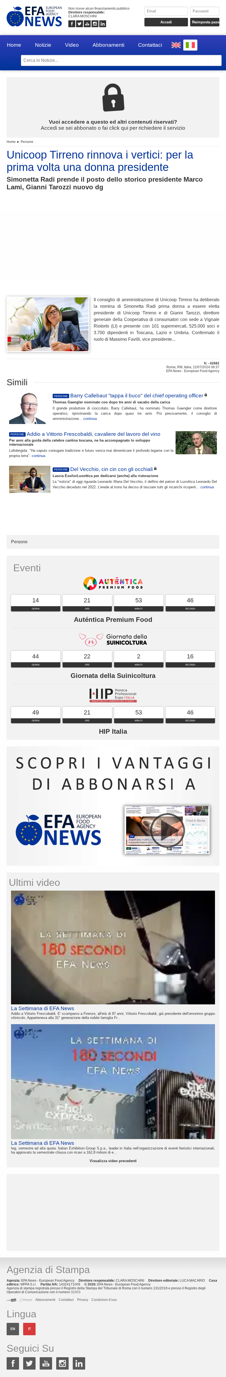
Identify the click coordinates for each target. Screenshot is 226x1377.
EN (12, 1329)
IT (29, 1329)
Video (72, 45)
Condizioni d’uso (104, 1300)
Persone (27, 142)
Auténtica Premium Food (113, 619)
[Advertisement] (113, 253)
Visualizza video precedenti (113, 1161)
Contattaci (150, 45)
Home (14, 45)
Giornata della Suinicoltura (113, 675)
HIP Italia (113, 731)
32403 (75, 1292)
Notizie (43, 45)
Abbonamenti (108, 45)
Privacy (82, 1300)
